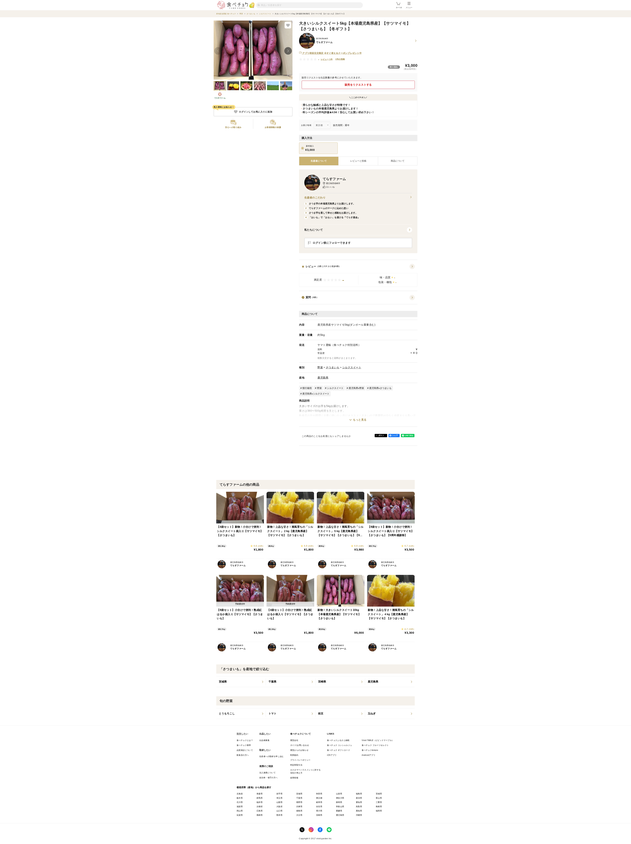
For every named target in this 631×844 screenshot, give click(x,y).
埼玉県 (279, 798)
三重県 (379, 802)
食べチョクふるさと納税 (338, 740)
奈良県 (319, 806)
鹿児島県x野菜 (356, 388)
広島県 (260, 811)
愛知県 (359, 802)
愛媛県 (339, 811)
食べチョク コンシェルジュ (339, 745)
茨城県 (379, 794)
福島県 (359, 794)
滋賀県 (240, 806)
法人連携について (267, 773)
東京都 (319, 798)
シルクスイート (351, 367)
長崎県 (260, 815)
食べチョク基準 (244, 745)
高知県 (359, 811)
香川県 (319, 811)
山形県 (339, 794)
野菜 (320, 367)
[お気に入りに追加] (288, 25)
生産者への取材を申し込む (271, 756)
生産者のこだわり (315, 197)
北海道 (240, 794)
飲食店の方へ (243, 755)
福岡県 (379, 811)
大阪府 (279, 806)
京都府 (260, 806)
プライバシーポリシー (300, 760)
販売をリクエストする (358, 84)
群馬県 (260, 798)
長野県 (299, 802)
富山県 (379, 798)
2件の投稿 (340, 59)
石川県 (240, 802)
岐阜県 (319, 802)
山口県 (279, 811)
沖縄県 (359, 815)
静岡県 (339, 802)
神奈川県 (340, 798)
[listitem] (241, 681)
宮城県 (299, 794)
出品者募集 (264, 740)
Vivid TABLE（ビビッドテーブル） (378, 740)
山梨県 (279, 802)
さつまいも (332, 367)
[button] (358, 275)
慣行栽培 (307, 388)
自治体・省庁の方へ (268, 777)
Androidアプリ (368, 755)
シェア (395, 435)
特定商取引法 (296, 765)
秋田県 (319, 794)
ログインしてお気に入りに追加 (255, 111)
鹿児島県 (322, 377)
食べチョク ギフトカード (338, 750)
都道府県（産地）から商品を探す (254, 787)
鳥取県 (359, 806)
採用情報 (294, 778)
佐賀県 (240, 815)
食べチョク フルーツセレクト (375, 745)
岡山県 (240, 811)
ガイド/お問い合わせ (299, 745)
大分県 (299, 815)
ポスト (381, 435)
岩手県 (279, 794)
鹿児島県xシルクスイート (315, 393)
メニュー (409, 7)
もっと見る (360, 419)
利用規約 (294, 755)
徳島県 (299, 811)
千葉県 (299, 798)
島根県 (379, 806)
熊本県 (279, 815)
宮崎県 (319, 815)
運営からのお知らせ (299, 750)
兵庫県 (299, 806)
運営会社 (294, 740)
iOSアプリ (332, 755)
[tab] (358, 161)
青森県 (260, 794)
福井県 (260, 802)
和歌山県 (340, 806)
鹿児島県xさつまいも (380, 388)
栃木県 (240, 798)
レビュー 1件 (327, 59)
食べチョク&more (370, 750)
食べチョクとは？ (245, 740)
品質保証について (245, 750)
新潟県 (359, 798)
